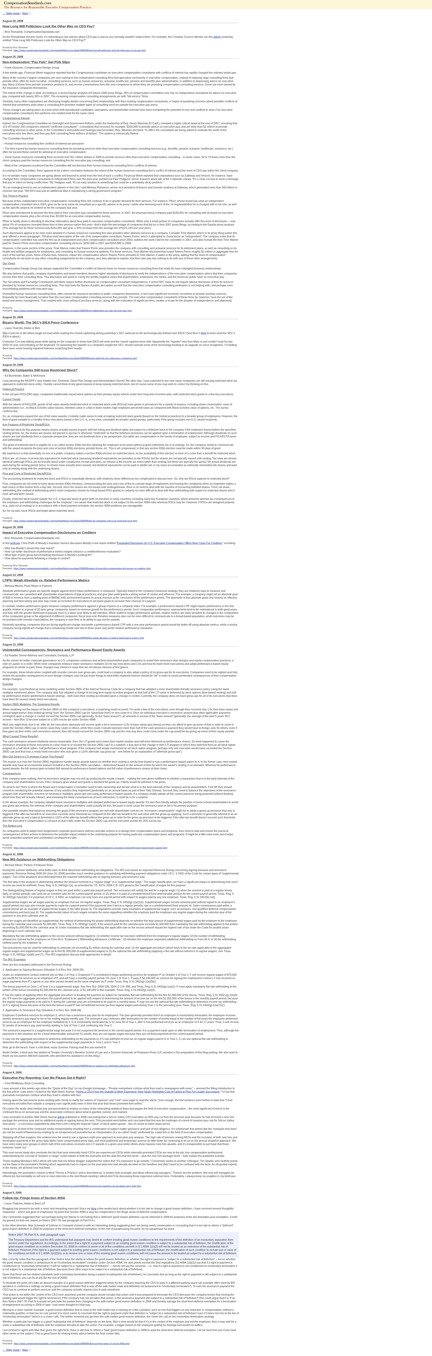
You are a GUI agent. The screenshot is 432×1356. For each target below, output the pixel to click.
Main (25, 13)
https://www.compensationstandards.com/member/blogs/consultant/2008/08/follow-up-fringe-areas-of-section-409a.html (72, 1343)
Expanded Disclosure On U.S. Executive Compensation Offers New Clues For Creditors (169, 543)
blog (203, 333)
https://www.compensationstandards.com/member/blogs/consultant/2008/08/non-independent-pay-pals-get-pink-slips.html (73, 310)
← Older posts (11, 13)
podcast (15, 543)
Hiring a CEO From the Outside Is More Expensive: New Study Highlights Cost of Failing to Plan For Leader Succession (148, 1091)
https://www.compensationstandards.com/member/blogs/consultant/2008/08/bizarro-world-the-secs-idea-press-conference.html (75, 358)
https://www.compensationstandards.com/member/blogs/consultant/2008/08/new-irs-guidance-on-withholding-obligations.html (74, 1066)
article (217, 36)
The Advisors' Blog (59, 4)
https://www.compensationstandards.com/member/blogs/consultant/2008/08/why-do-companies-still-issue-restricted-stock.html (75, 521)
